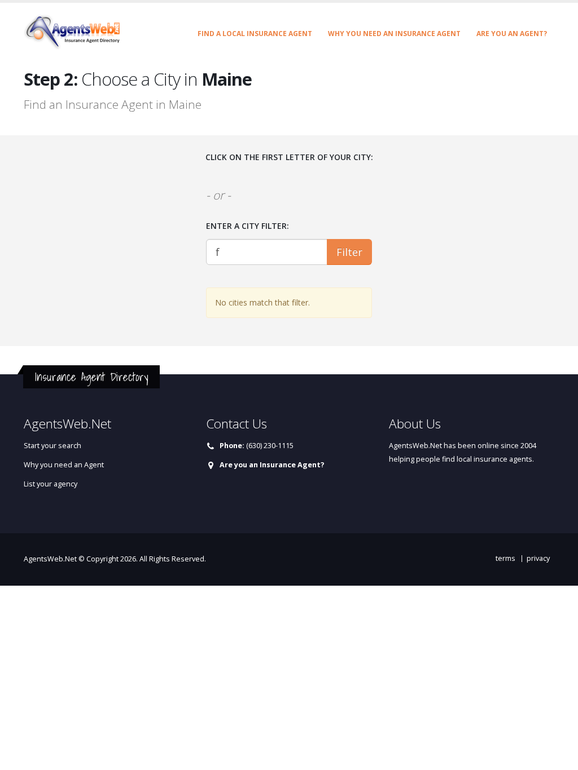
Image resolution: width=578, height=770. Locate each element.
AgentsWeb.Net (50, 559)
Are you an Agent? (511, 33)
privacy (538, 558)
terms (505, 558)
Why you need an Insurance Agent (394, 33)
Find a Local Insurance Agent (255, 33)
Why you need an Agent (64, 465)
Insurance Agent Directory (91, 377)
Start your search (52, 445)
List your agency (50, 484)
